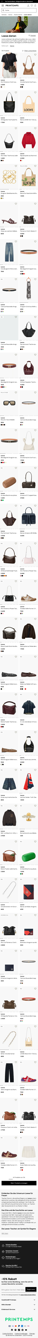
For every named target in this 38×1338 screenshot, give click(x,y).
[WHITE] (4, 689)
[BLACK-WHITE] (20, 311)
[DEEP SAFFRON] (4, 575)
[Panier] (35, 5)
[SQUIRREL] (4, 87)
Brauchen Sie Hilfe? (11, 1265)
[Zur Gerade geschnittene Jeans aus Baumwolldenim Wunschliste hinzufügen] (16, 241)
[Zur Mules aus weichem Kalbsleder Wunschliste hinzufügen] (16, 204)
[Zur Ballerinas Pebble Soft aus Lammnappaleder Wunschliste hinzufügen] (35, 657)
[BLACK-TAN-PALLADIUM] (22, 273)
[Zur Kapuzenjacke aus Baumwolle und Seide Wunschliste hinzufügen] (35, 128)
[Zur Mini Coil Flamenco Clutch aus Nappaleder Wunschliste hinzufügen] (16, 915)
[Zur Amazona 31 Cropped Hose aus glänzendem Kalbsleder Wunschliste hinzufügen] (35, 468)
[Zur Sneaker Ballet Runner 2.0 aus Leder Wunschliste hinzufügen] (35, 581)
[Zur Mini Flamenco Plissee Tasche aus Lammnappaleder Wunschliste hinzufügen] (35, 543)
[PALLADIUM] (3, 198)
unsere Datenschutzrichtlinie (28, 1294)
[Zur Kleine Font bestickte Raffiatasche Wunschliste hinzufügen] (35, 166)
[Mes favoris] (32, 5)
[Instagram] (15, 1330)
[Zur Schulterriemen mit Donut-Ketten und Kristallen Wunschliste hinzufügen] (16, 879)
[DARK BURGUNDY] (20, 387)
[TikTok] (19, 1330)
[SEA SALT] (3, 87)
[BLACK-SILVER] (1, 424)
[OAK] (3, 689)
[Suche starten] (3, 10)
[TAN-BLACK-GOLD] (20, 273)
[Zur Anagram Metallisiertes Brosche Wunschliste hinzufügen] (16, 166)
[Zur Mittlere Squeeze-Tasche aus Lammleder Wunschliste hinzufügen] (35, 355)
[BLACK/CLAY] (1, 311)
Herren (12, 46)
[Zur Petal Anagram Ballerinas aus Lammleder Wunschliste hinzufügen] (16, 657)
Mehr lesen (5, 1233)
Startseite (4, 14)
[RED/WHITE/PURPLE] (22, 613)
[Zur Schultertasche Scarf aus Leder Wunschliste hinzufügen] (35, 55)
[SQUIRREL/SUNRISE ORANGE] (3, 311)
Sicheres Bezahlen (11, 1244)
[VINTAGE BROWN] (20, 236)
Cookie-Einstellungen (21, 1333)
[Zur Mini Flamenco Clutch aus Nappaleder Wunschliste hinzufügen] (16, 55)
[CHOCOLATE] (1, 87)
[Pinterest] (22, 1330)
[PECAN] (6, 575)
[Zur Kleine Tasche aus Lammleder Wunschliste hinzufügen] (35, 732)
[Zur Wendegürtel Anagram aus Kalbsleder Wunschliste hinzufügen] (35, 241)
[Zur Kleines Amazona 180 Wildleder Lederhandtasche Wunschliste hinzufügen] (35, 506)
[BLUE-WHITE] (22, 311)
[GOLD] (1, 198)
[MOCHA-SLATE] (20, 424)
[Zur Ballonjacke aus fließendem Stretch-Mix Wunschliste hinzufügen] (35, 619)
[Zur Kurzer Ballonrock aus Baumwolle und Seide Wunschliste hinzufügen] (35, 1138)
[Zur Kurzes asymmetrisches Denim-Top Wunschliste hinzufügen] (16, 770)
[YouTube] (26, 1330)
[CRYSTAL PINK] (20, 575)
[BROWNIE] (20, 689)
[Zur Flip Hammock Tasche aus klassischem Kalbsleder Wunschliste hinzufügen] (35, 317)
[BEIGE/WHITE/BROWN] (20, 613)
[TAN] (3, 160)
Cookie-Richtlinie (7, 1333)
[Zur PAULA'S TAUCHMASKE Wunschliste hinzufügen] (16, 392)
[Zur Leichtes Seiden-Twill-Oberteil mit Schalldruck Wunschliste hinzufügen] (35, 770)
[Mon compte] (28, 5)
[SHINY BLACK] (4, 424)
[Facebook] (12, 1330)
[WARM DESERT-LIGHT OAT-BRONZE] (25, 273)
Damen (10, 14)
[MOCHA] (20, 87)
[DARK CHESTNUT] (22, 349)
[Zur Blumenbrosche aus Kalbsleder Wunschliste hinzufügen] (35, 806)
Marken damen (18, 14)
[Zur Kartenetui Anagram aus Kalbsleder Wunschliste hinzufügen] (35, 915)
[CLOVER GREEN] (3, 500)
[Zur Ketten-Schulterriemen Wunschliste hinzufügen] (16, 1026)
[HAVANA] (3, 424)
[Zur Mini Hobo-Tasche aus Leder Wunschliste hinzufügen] (16, 128)
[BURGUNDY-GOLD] (23, 273)
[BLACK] (22, 87)
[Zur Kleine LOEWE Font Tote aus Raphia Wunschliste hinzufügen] (35, 92)
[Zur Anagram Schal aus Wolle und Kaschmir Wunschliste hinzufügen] (35, 279)
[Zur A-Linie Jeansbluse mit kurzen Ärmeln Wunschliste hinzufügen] (35, 694)
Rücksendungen (11, 1257)
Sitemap (32, 1333)
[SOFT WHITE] (23, 87)
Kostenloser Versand (12, 1251)
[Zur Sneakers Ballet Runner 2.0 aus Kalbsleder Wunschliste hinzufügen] (16, 1138)
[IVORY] (22, 160)
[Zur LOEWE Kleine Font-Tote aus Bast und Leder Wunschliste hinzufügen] (35, 1026)
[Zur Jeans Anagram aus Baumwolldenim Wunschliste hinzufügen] (16, 1062)
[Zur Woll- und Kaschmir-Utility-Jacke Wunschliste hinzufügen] (16, 806)
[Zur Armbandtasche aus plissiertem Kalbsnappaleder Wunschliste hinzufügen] (16, 468)
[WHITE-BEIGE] (23, 311)
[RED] (20, 160)
